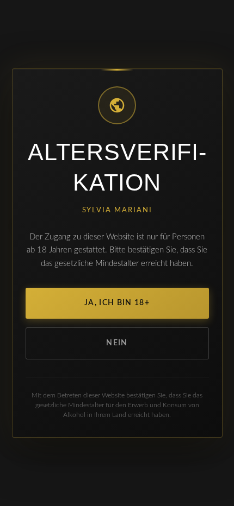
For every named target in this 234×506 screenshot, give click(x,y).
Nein (116, 343)
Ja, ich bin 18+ (117, 303)
